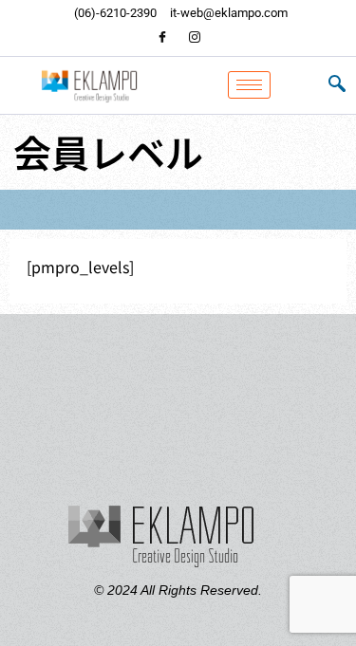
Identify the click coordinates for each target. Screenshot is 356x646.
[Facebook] (162, 38)
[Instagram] (194, 38)
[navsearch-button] (337, 85)
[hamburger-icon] (249, 85)
